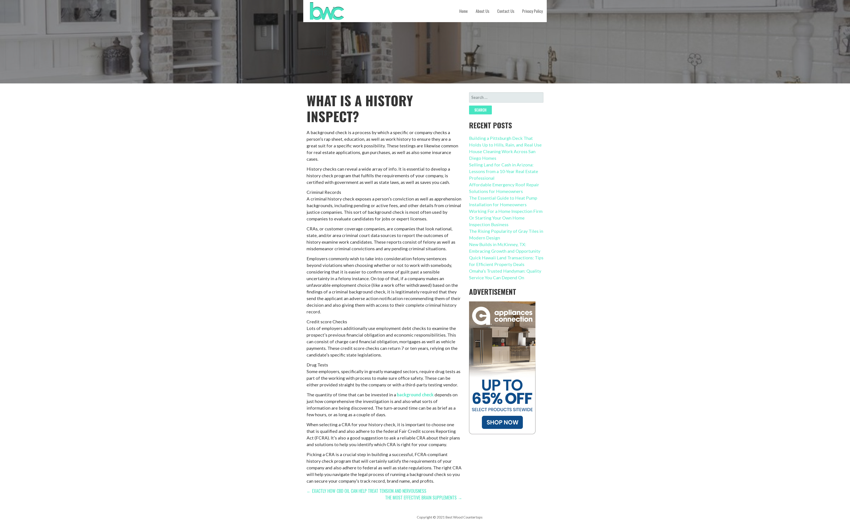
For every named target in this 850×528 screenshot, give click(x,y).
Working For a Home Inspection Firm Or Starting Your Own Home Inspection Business (506, 217)
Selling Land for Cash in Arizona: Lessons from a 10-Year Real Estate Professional (503, 171)
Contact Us (505, 11)
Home (463, 11)
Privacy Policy (532, 11)
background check (415, 394)
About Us (482, 11)
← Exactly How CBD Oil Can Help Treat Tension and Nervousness (366, 491)
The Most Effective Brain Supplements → (423, 497)
